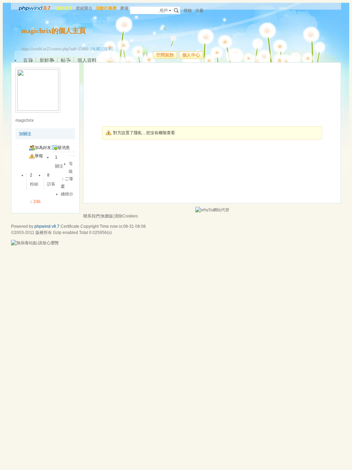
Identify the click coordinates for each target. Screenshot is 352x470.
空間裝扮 (165, 54)
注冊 (199, 11)
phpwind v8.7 (46, 226)
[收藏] (95, 48)
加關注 (25, 133)
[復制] (107, 48)
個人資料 (87, 60)
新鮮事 (47, 60)
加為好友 (43, 147)
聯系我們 (91, 216)
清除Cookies (126, 216)
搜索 (176, 10)
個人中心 (191, 54)
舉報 (39, 155)
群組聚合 (84, 8)
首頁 (28, 60)
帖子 (65, 60)
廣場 (124, 8)
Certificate (69, 226)
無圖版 (107, 216)
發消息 (63, 147)
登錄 (188, 11)
